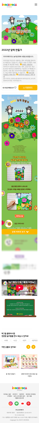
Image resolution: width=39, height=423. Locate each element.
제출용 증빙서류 (19, 398)
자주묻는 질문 (7, 394)
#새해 (6, 340)
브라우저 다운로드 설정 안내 (19, 76)
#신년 (15, 340)
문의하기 (15, 394)
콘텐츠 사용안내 (27, 64)
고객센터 (9, 396)
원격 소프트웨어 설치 (19, 396)
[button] (28, 347)
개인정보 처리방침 (31, 394)
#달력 (24, 340)
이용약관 (21, 394)
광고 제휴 (29, 396)
